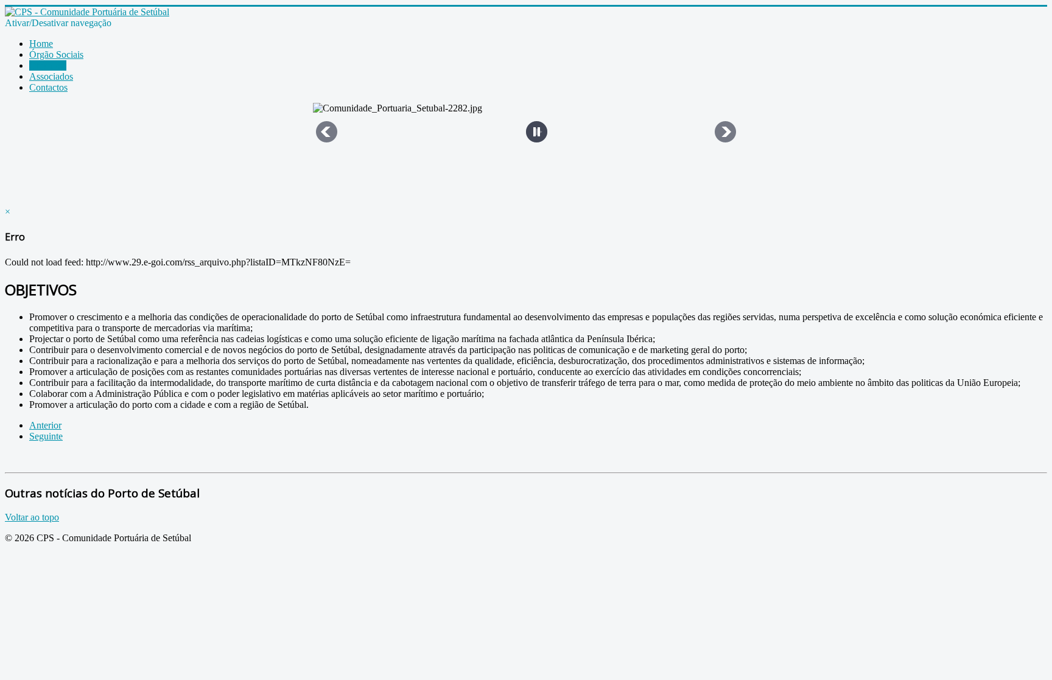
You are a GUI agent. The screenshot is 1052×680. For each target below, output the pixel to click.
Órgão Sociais (56, 54)
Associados (51, 76)
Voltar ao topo (32, 517)
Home (41, 43)
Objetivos (47, 65)
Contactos (48, 87)
